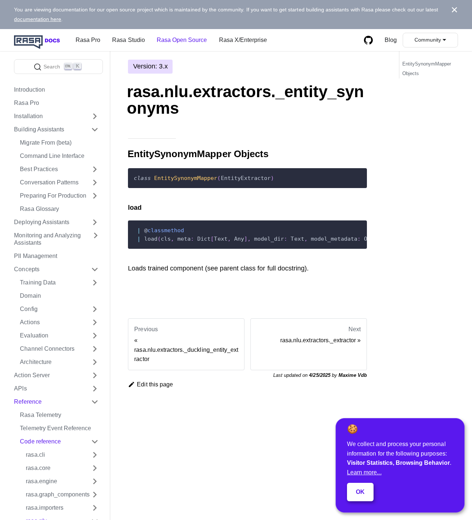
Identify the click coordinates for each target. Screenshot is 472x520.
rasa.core (38, 468)
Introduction (29, 89)
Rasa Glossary (39, 209)
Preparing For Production (53, 195)
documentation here (37, 19)
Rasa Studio (128, 40)
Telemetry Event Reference (55, 428)
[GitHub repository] (368, 40)
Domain (30, 296)
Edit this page (155, 384)
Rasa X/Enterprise (243, 40)
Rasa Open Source (182, 40)
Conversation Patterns (49, 182)
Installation (28, 116)
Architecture (36, 362)
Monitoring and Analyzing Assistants (47, 239)
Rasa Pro (88, 40)
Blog (391, 40)
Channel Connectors (47, 349)
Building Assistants (39, 129)
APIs (20, 388)
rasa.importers (44, 508)
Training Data (38, 282)
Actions (29, 322)
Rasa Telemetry (40, 415)
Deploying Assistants (41, 222)
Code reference (40, 441)
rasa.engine (41, 481)
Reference (27, 402)
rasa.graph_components (58, 494)
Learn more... (364, 472)
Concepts (26, 269)
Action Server (32, 375)
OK (360, 492)
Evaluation (34, 335)
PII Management (35, 256)
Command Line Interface (52, 156)
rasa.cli (35, 455)
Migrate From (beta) (46, 142)
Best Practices (39, 169)
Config (28, 309)
